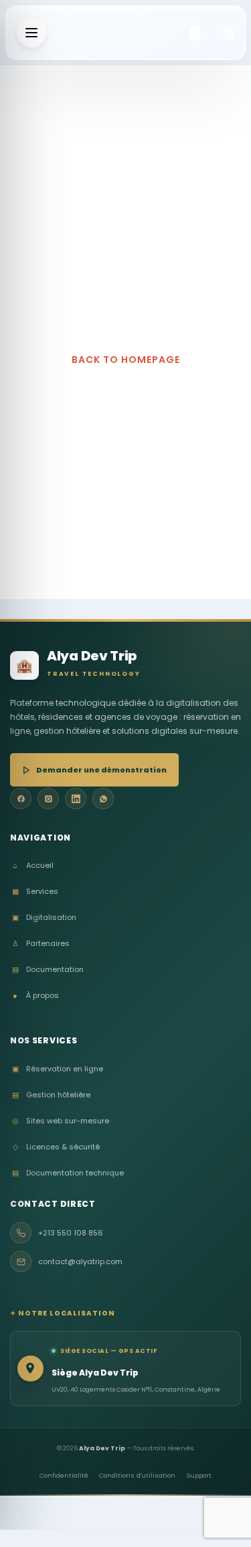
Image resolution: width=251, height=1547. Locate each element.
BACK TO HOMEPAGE (126, 359)
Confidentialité (63, 1475)
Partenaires (41, 944)
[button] (195, 33)
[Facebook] (20, 798)
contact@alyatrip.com (80, 1261)
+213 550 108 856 (70, 1232)
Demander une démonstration (101, 769)
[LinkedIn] (75, 798)
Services (35, 892)
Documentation (48, 970)
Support (199, 1475)
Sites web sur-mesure (60, 1121)
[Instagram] (48, 798)
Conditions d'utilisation (137, 1475)
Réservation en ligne (57, 1069)
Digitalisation (44, 918)
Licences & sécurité (56, 1147)
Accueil (33, 866)
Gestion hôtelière (51, 1095)
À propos (36, 996)
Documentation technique (68, 1173)
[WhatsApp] (103, 798)
